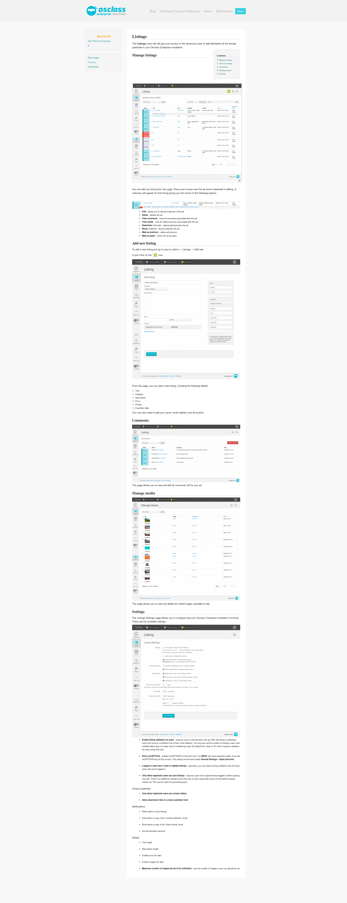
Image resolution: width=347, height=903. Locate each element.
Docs (240, 11)
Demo (208, 11)
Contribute (93, 66)
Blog (153, 11)
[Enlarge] (239, 181)
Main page (93, 57)
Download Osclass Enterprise (180, 11)
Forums (92, 62)
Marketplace (224, 11)
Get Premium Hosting (99, 41)
